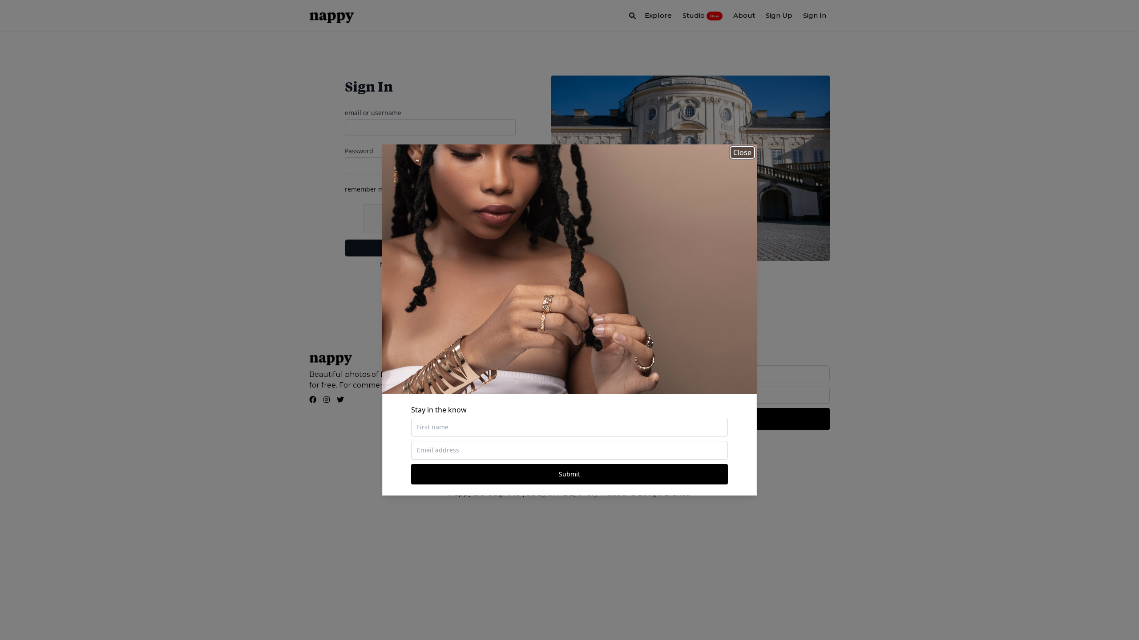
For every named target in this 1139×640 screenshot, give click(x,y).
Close (742, 152)
